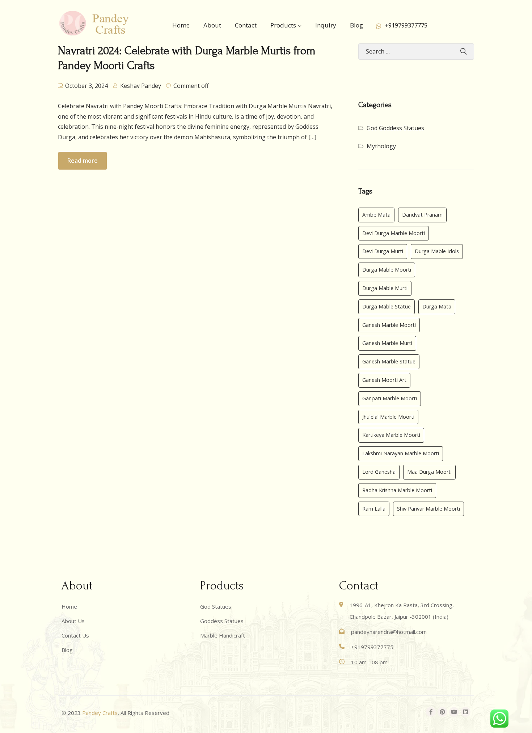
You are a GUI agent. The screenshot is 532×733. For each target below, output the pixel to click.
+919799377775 (406, 25)
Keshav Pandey (140, 86)
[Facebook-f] (431, 712)
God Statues (215, 606)
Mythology (381, 146)
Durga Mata (436, 306)
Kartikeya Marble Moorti (391, 434)
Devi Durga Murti (382, 251)
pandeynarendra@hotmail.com (389, 631)
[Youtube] (454, 712)
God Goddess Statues (395, 128)
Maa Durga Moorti (429, 471)
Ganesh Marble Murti (387, 343)
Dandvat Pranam (422, 214)
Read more (82, 161)
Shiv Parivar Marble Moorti (428, 508)
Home (181, 25)
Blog (356, 25)
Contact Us (75, 635)
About (212, 25)
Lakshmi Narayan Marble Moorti (400, 453)
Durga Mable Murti (385, 288)
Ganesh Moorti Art (384, 379)
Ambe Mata (376, 214)
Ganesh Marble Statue (388, 361)
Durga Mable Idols (437, 251)
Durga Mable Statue (386, 306)
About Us (73, 621)
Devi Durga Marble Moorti (393, 233)
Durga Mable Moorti (386, 269)
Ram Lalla (373, 508)
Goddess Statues (222, 621)
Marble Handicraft (222, 635)
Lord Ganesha (379, 471)
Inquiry (325, 25)
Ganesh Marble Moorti (389, 324)
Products (283, 25)
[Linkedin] (465, 712)
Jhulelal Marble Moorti (388, 416)
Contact (246, 25)
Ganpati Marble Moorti (389, 398)
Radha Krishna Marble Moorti (397, 490)
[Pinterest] (442, 712)
